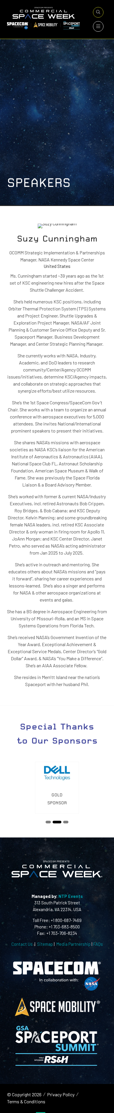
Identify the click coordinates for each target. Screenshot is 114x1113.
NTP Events (70, 896)
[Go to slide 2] (57, 822)
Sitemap (45, 944)
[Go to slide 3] (65, 822)
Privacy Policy (61, 1094)
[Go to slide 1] (48, 822)
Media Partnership (73, 944)
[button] (98, 12)
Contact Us (22, 944)
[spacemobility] (57, 1015)
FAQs (98, 944)
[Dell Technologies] (57, 787)
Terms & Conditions (26, 1101)
